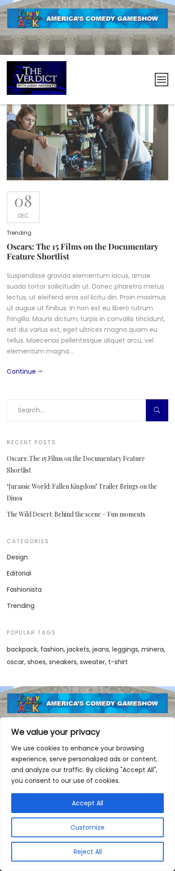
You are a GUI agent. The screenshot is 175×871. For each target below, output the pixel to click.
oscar (15, 661)
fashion (52, 649)
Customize (87, 827)
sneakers (63, 661)
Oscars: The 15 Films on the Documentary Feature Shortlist (82, 251)
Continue (21, 371)
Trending (19, 233)
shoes (36, 661)
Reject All (88, 851)
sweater (92, 661)
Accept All (87, 803)
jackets (78, 649)
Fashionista (24, 589)
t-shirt (118, 661)
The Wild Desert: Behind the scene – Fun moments (76, 514)
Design (17, 557)
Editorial (19, 573)
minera (152, 649)
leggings (125, 649)
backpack (22, 649)
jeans (100, 649)
